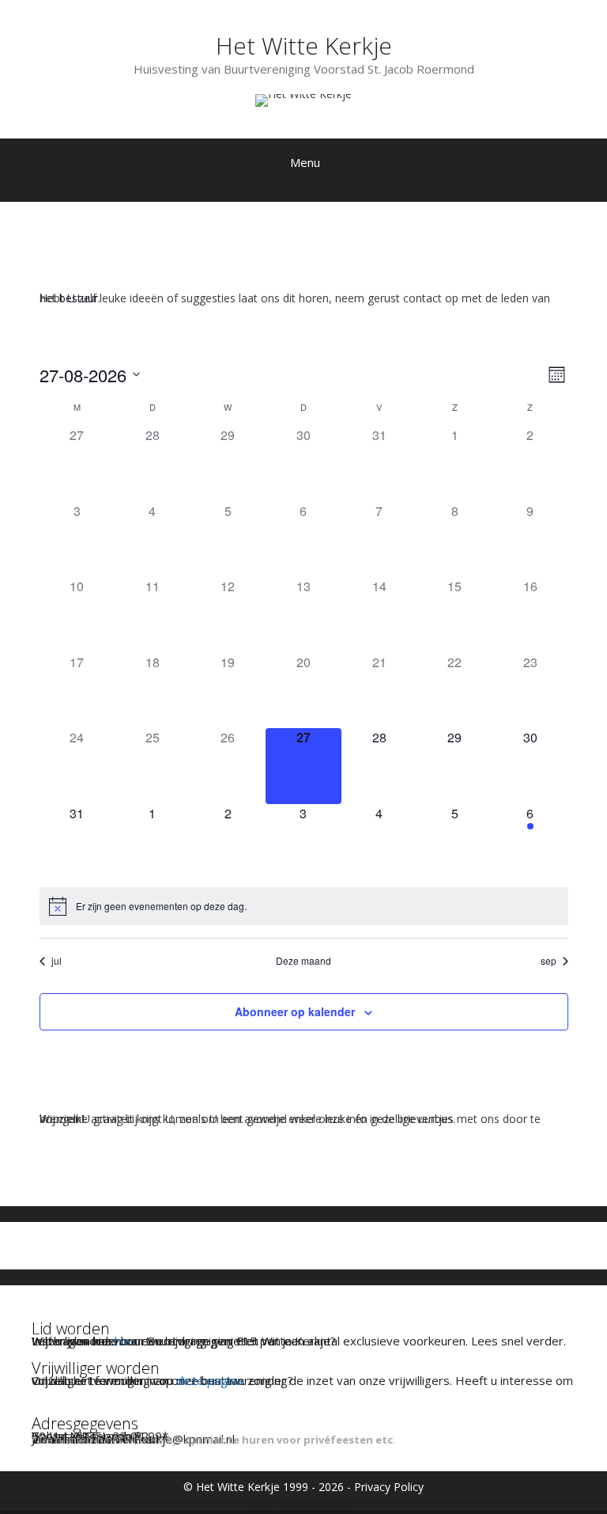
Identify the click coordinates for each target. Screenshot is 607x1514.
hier (125, 1341)
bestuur (78, 297)
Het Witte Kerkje (304, 45)
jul (56, 960)
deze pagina (209, 1380)
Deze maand (303, 960)
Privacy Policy (389, 1486)
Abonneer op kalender (295, 1011)
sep (548, 960)
